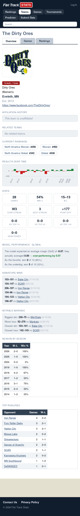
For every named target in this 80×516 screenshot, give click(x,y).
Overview (11, 41)
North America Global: (19, 153)
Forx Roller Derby (13, 423)
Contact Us (10, 502)
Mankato (34, 321)
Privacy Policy (30, 502)
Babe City (23, 279)
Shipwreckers (11, 439)
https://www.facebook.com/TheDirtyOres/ (26, 105)
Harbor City (24, 296)
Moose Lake (10, 434)
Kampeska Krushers (15, 455)
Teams (24, 12)
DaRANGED (10, 466)
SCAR (21, 283)
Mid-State (36, 317)
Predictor (10, 17)
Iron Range (24, 288)
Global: (48, 153)
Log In (74, 4)
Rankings (10, 12)
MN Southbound (12, 460)
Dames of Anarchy (14, 444)
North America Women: (20, 146)
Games (37, 12)
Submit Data (28, 17)
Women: (49, 146)
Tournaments (54, 12)
